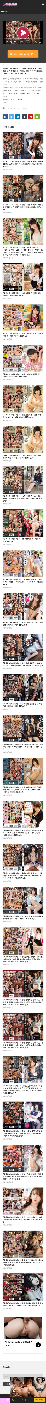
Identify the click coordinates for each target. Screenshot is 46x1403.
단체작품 (12, 108)
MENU (5, 12)
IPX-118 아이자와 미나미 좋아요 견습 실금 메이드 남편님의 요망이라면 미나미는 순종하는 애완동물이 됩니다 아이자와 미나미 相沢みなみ (23, 875)
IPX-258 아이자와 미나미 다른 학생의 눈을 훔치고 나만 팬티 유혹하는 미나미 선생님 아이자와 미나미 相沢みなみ (23, 582)
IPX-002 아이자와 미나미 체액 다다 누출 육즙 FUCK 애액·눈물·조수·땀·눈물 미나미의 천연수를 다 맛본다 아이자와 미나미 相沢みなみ (22, 789)
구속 (7, 108)
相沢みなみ (13, 93)
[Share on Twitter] (11, 116)
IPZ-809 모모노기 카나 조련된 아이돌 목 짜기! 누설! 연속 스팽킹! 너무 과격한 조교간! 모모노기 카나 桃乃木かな (23, 207)
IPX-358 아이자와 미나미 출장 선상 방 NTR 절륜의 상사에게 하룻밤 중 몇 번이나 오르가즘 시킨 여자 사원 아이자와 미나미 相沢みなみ (23, 1133)
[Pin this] (30, 116)
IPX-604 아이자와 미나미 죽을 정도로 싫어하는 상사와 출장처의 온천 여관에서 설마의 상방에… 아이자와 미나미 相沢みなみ (23, 1262)
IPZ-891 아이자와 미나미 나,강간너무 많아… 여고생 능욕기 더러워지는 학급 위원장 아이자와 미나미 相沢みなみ (22, 498)
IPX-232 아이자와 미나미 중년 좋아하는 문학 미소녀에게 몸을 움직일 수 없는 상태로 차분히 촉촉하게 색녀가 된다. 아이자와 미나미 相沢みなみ (23, 1002)
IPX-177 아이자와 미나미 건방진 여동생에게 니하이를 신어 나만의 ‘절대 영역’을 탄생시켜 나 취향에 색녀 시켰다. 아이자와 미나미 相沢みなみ (23, 959)
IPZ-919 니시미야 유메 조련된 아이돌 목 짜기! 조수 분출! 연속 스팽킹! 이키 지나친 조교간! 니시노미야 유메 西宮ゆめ (23, 164)
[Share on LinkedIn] (17, 116)
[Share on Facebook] (5, 116)
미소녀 (18, 108)
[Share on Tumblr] (24, 116)
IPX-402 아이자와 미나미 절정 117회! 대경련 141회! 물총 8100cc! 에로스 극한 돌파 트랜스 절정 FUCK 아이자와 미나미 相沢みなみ (23, 1176)
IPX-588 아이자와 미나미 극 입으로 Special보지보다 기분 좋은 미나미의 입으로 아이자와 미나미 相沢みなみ (22, 1219)
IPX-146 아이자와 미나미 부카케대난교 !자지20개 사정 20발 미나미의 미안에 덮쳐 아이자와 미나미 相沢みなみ (23, 746)
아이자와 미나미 (26, 93)
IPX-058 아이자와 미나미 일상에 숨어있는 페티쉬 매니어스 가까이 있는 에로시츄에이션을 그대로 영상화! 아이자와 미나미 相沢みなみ (23, 832)
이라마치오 (24, 108)
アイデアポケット (15, 99)
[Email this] (37, 116)
